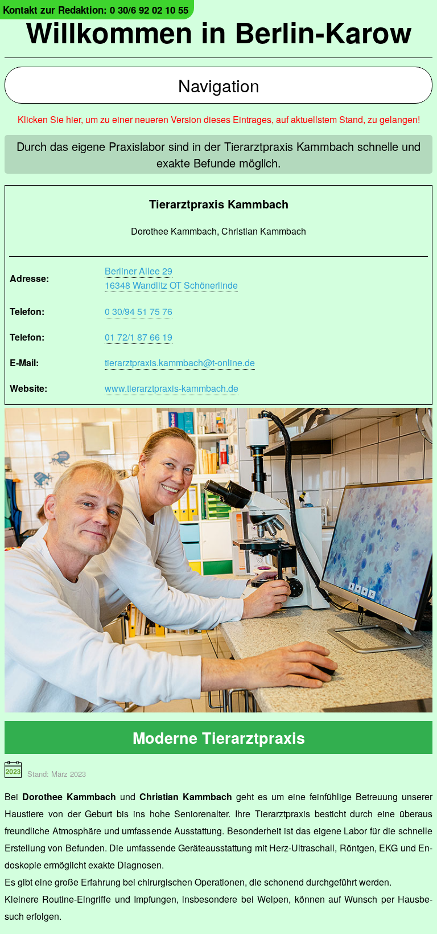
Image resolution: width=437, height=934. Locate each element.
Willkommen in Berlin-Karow (219, 31)
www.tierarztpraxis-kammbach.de (171, 388)
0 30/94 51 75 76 (138, 311)
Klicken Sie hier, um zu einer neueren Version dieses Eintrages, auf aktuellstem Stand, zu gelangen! (219, 119)
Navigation (218, 85)
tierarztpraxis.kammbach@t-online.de (180, 362)
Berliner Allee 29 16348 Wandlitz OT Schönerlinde (171, 278)
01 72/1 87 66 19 (138, 336)
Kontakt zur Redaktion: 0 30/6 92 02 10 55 (95, 10)
